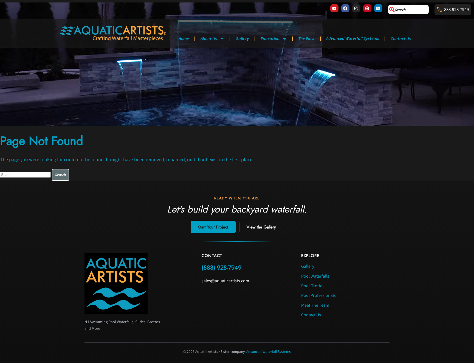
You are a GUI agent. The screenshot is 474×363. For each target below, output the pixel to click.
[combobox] (408, 10)
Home (183, 39)
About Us (209, 39)
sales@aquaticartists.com (225, 281)
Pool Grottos (313, 286)
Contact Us (401, 39)
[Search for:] (26, 174)
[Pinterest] (367, 8)
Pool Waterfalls (315, 276)
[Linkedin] (378, 8)
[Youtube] (334, 8)
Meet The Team (315, 305)
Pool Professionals (318, 295)
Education (270, 39)
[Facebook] (345, 8)
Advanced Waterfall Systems (352, 38)
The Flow (306, 39)
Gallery (242, 39)
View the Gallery (261, 227)
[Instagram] (356, 8)
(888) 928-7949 (221, 267)
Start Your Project (213, 227)
